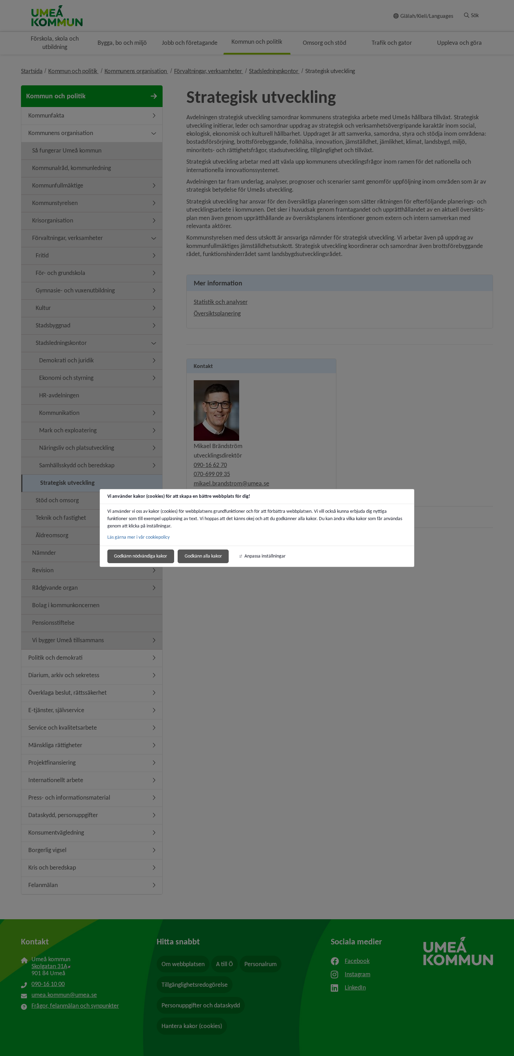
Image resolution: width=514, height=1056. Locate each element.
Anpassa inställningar (265, 556)
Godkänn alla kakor (203, 556)
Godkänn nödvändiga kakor (140, 556)
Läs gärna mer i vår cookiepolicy (138, 537)
